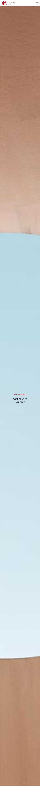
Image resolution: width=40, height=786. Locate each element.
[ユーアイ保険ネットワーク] (8, 2)
